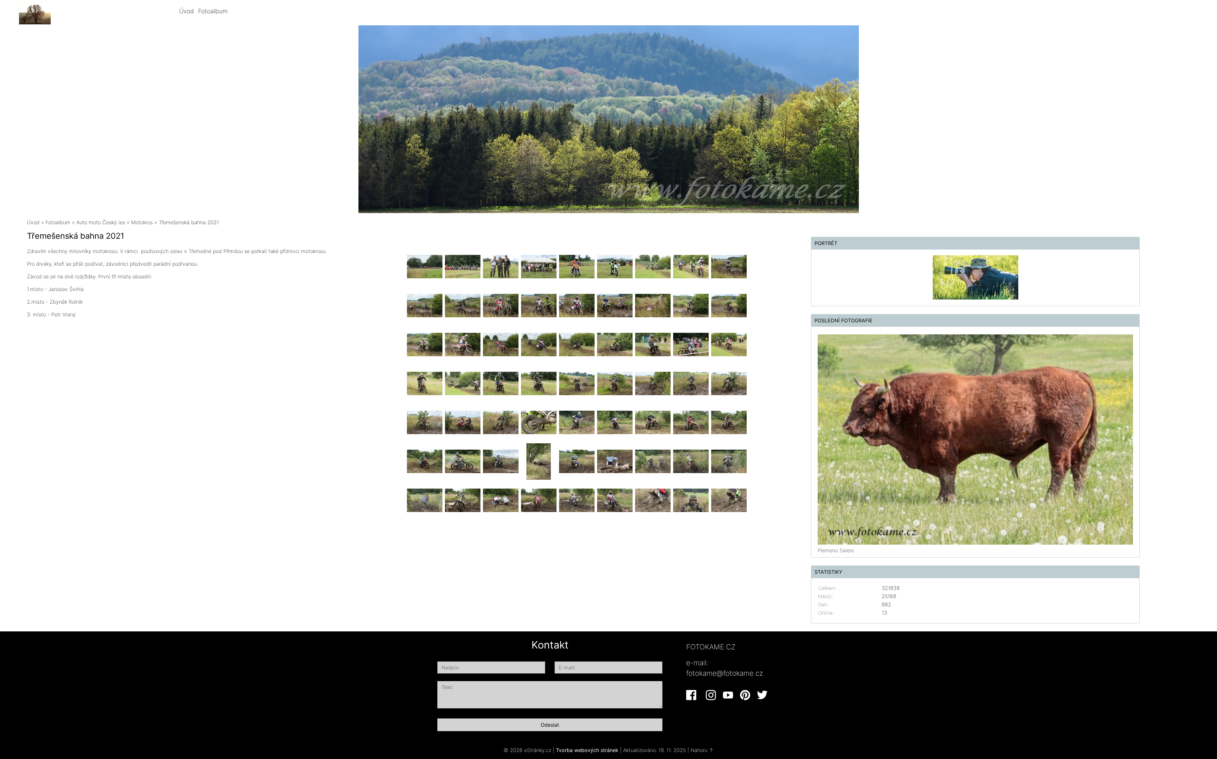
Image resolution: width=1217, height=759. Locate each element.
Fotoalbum (213, 11)
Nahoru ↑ (702, 750)
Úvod (186, 11)
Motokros (142, 222)
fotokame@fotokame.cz (724, 673)
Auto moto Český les (100, 222)
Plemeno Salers (836, 550)
